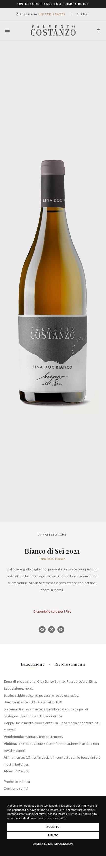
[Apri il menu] (7, 30)
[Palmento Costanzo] (53, 30)
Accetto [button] (53, 827)
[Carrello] (98, 30)
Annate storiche (52, 534)
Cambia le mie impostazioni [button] (53, 844)
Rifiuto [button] (53, 835)
